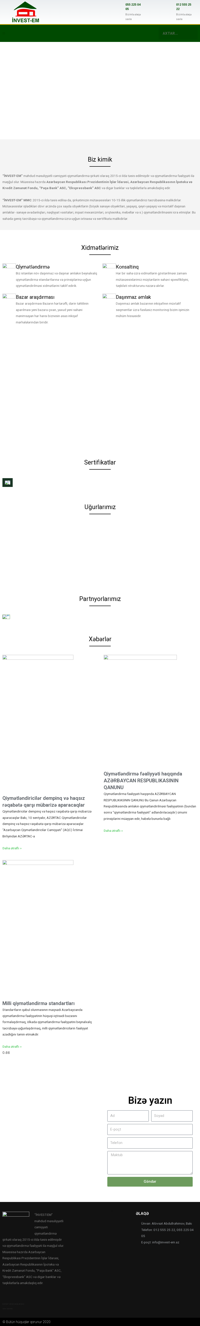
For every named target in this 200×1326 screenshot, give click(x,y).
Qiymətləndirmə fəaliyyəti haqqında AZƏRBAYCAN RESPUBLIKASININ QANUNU (143, 780)
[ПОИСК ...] (191, 33)
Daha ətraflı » (12, 848)
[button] (3, 33)
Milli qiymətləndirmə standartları (38, 1003)
